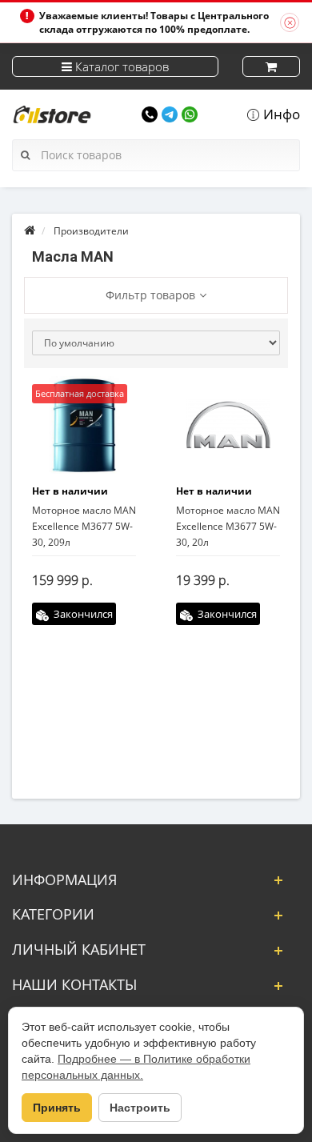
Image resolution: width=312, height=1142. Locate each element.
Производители (91, 231)
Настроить (140, 1107)
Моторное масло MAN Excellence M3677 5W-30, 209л (84, 526)
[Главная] (29, 231)
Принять (57, 1107)
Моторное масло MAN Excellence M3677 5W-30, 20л (228, 526)
